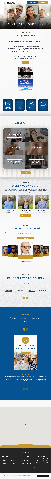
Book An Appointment (43, 2)
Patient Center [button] (39, 5)
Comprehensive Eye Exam (15, 458)
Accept (43, 476)
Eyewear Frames (19, 108)
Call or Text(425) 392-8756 (33, 2)
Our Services (4, 460)
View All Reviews (25, 353)
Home (26, 5)
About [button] (29, 5)
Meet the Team (4, 462)
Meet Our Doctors (25, 215)
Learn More (25, 62)
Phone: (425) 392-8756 (26, 463)
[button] (25, 27)
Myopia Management (14, 462)
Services (34, 5)
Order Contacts (31, 107)
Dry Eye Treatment (13, 463)
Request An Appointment (7, 108)
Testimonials (4, 463)
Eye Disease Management (15, 465)
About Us (3, 458)
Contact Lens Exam (13, 460)
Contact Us (46, 5)
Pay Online (43, 107)
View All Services (25, 172)
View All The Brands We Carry (25, 238)
